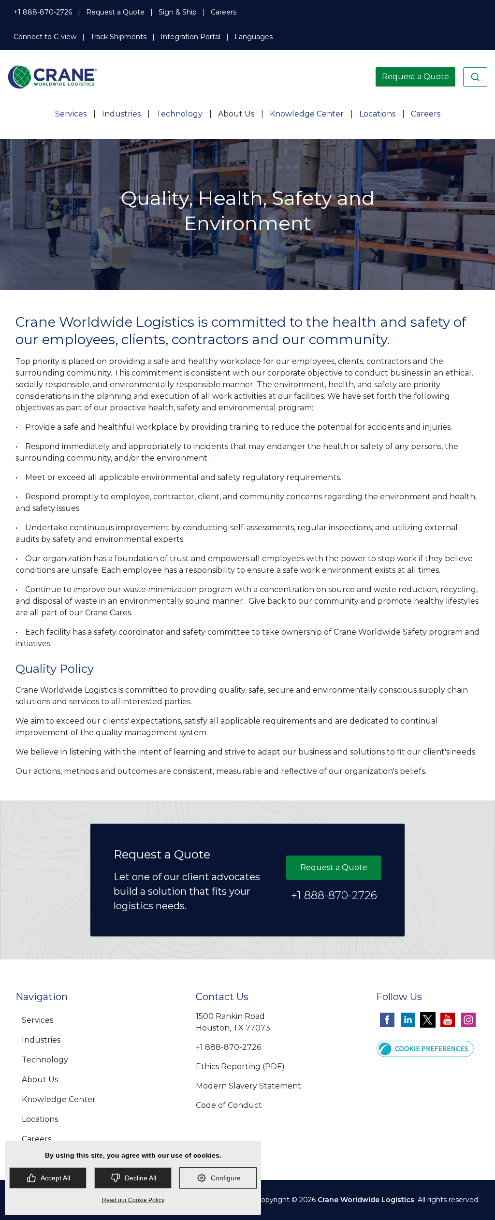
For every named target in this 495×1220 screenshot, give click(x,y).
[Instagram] (468, 1020)
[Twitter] (428, 1020)
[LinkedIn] (408, 1020)
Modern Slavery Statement (248, 1085)
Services (71, 113)
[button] (425, 1047)
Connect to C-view (45, 36)
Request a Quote (115, 12)
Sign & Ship (178, 12)
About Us (236, 113)
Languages (253, 36)
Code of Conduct (229, 1105)
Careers (223, 12)
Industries (121, 113)
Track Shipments (118, 36)
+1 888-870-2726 (43, 12)
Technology (179, 113)
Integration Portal (190, 36)
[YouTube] (447, 1020)
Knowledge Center (307, 113)
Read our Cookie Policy (133, 1200)
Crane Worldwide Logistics (366, 1199)
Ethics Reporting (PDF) (240, 1066)
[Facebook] (387, 1020)
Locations (377, 113)
